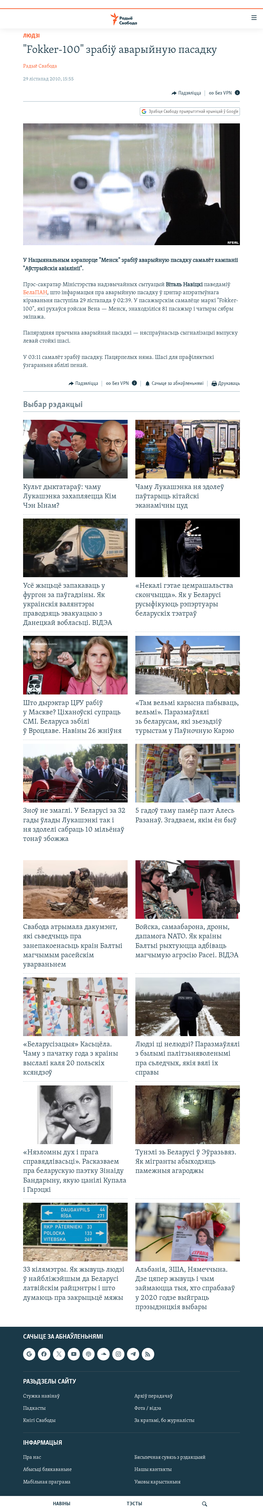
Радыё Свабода (40, 66)
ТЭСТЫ (134, 1504)
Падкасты (34, 1408)
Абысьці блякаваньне (47, 1469)
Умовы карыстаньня (157, 1481)
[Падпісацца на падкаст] (88, 1354)
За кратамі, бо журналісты (164, 1420)
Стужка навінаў (41, 1396)
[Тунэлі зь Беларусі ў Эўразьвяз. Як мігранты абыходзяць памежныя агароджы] (187, 1114)
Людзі (31, 36)
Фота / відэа (147, 1408)
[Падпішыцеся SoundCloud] (103, 1354)
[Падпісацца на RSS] (148, 1354)
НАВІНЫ (61, 1504)
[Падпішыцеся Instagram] (118, 1354)
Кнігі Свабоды (39, 1420)
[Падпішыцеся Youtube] (74, 1354)
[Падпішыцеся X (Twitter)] (59, 1354)
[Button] (186, 93)
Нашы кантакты (153, 1469)
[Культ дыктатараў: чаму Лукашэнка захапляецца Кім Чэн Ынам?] (75, 449)
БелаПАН (35, 293)
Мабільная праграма (47, 1481)
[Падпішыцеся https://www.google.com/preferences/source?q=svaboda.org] (29, 1354)
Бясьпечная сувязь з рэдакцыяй (170, 1457)
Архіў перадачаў (153, 1396)
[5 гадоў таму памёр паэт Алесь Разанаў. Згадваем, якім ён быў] (187, 773)
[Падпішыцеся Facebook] (44, 1354)
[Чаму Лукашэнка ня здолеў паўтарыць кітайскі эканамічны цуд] (187, 449)
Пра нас (32, 1457)
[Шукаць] (204, 1504)
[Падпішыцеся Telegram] (133, 1354)
